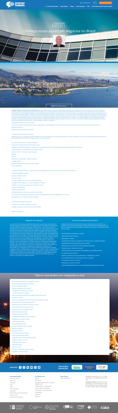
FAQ (88, 6)
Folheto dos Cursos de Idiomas (18, 393)
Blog (11, 384)
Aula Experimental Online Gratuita (102, 6)
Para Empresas (80, 6)
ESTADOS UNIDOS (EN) (41, 382)
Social (11, 386)
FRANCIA (37, 396)
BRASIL (37, 378)
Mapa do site (13, 395)
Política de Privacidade (16, 397)
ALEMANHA (38, 392)
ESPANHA (38, 394)
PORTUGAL (38, 380)
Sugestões (13, 391)
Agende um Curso (105, 3)
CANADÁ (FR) (47, 386)
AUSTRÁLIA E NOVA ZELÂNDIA (43, 390)
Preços (72, 6)
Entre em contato (15, 378)
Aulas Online (64, 6)
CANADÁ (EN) (39, 386)
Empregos (13, 382)
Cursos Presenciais (52, 6)
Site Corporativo (14, 389)
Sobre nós (13, 380)
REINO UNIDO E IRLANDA (42, 388)
